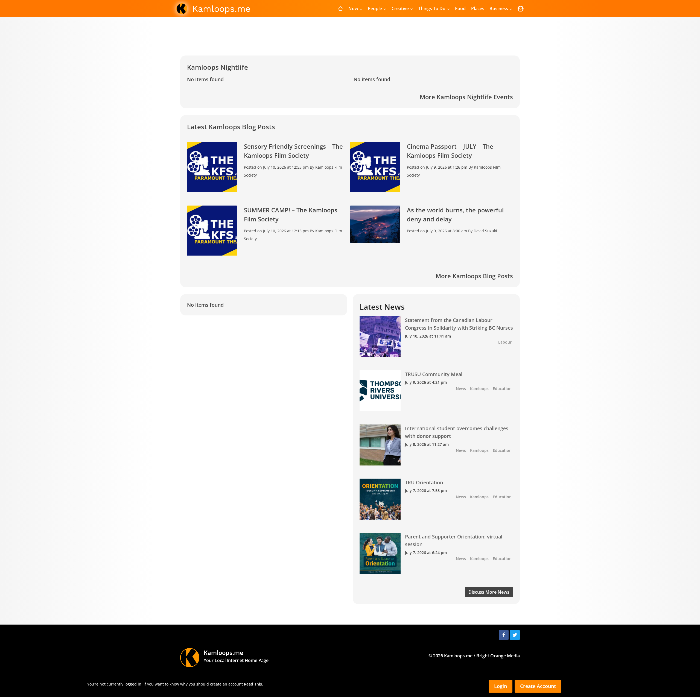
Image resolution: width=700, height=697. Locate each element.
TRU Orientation (424, 482)
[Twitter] (515, 635)
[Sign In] (521, 8)
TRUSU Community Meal (433, 374)
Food (460, 8)
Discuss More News (488, 592)
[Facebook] (504, 635)
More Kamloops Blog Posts (474, 276)
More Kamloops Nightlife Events (466, 97)
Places (477, 8)
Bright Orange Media (498, 656)
